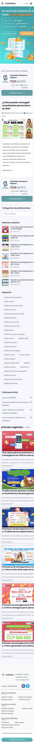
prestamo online (23, 338)
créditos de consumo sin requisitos (14, 334)
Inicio (3, 71)
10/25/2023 (7, 113)
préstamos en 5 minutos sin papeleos (15, 371)
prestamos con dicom (10, 342)
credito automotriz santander (13, 297)
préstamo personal (9, 367)
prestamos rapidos (9, 359)
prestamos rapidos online (11, 363)
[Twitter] (28, 686)
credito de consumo (10, 309)
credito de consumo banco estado (14, 314)
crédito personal (9, 330)
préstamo (27, 363)
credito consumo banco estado (13, 305)
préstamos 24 (24, 367)
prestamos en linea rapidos (12, 350)
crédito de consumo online (12, 326)
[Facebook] (23, 686)
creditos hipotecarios (10, 318)
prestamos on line (9, 355)
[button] (31, 3)
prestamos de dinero (10, 346)
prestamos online (25, 355)
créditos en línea (9, 338)
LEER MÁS (27, 427)
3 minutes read (18, 113)
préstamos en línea (9, 375)
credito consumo (9, 301)
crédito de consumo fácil (11, 322)
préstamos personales (10, 383)
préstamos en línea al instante (13, 379)
